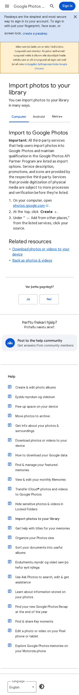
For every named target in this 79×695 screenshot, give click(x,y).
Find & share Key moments (34, 621)
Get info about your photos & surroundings (37, 428)
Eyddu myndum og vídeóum (35, 397)
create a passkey (35, 33)
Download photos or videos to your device (41, 443)
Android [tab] (39, 117)
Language (18, 681)
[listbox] (57, 116)
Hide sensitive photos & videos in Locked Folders (39, 506)
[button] (7, 6)
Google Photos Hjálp (30, 6)
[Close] (75, 17)
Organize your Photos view (34, 538)
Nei (49, 299)
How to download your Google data (41, 455)
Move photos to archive (32, 416)
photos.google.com (29, 206)
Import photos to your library (37, 519)
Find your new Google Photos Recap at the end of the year (41, 609)
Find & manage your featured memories (36, 467)
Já (28, 299)
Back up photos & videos (32, 260)
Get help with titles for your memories (42, 528)
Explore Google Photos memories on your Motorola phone (41, 648)
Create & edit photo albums (35, 387)
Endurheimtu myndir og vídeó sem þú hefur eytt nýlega (41, 564)
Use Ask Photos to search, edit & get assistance (42, 579)
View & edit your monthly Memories (40, 480)
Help (11, 376)
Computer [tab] (19, 117)
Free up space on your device (36, 407)
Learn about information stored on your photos (40, 594)
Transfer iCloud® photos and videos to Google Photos (41, 491)
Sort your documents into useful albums (38, 550)
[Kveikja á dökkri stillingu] (41, 686)
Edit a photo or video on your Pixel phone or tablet (40, 633)
